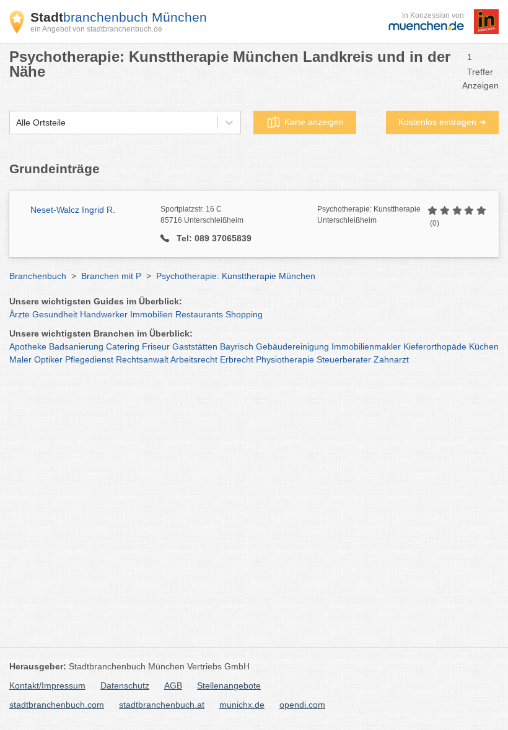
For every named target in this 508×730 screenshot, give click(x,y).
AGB (173, 685)
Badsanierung (76, 346)
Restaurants (199, 314)
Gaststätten (194, 346)
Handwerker (104, 314)
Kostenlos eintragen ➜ (442, 122)
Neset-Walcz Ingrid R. (72, 210)
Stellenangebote (229, 685)
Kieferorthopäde (434, 346)
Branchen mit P (111, 276)
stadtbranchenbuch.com (56, 705)
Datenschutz (124, 685)
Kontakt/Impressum (47, 685)
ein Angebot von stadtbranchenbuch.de (96, 29)
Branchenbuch (37, 276)
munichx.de (242, 705)
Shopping (244, 314)
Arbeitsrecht (193, 359)
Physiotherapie (285, 359)
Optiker (48, 359)
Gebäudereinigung (292, 346)
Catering (122, 346)
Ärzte (19, 314)
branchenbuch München (118, 17)
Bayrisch (236, 346)
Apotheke (27, 346)
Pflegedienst (89, 359)
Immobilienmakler (366, 346)
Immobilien (151, 314)
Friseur (156, 346)
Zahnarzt (391, 359)
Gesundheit (54, 314)
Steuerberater (344, 359)
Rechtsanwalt (142, 359)
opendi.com (302, 705)
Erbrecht (236, 359)
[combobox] (16, 122)
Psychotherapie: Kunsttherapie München (235, 276)
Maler (20, 359)
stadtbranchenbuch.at (161, 705)
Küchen (484, 346)
